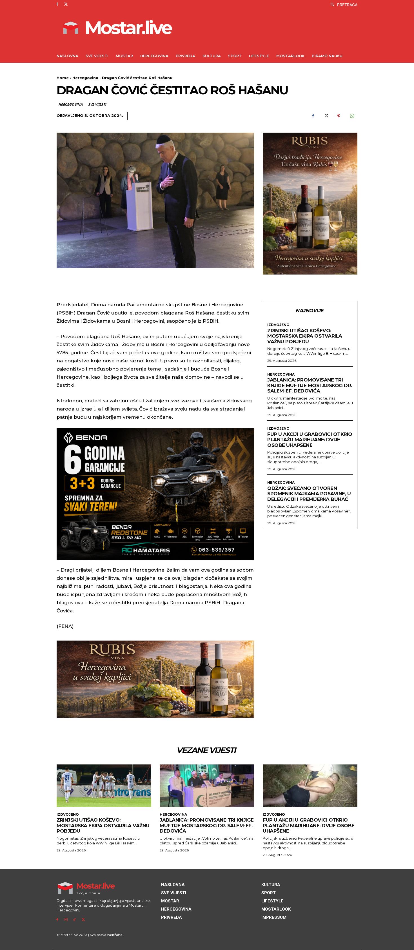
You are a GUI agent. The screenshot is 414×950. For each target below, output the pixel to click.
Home (63, 77)
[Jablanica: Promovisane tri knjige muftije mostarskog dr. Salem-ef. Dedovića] (207, 785)
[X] (66, 4)
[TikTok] (75, 920)
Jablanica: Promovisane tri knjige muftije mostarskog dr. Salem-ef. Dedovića (309, 385)
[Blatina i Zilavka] (310, 204)
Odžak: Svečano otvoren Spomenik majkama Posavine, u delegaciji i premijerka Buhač (309, 493)
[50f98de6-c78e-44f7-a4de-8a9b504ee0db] (155, 494)
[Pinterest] (338, 116)
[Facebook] (57, 4)
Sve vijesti (97, 104)
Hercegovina (85, 77)
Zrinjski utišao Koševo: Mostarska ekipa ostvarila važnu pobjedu (304, 336)
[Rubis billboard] (155, 679)
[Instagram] (66, 920)
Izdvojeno (278, 325)
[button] (342, 5)
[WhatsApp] (351, 116)
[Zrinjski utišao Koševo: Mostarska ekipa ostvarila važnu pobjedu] (104, 785)
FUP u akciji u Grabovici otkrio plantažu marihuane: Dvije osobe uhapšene (309, 439)
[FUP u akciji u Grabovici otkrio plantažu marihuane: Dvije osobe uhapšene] (310, 785)
